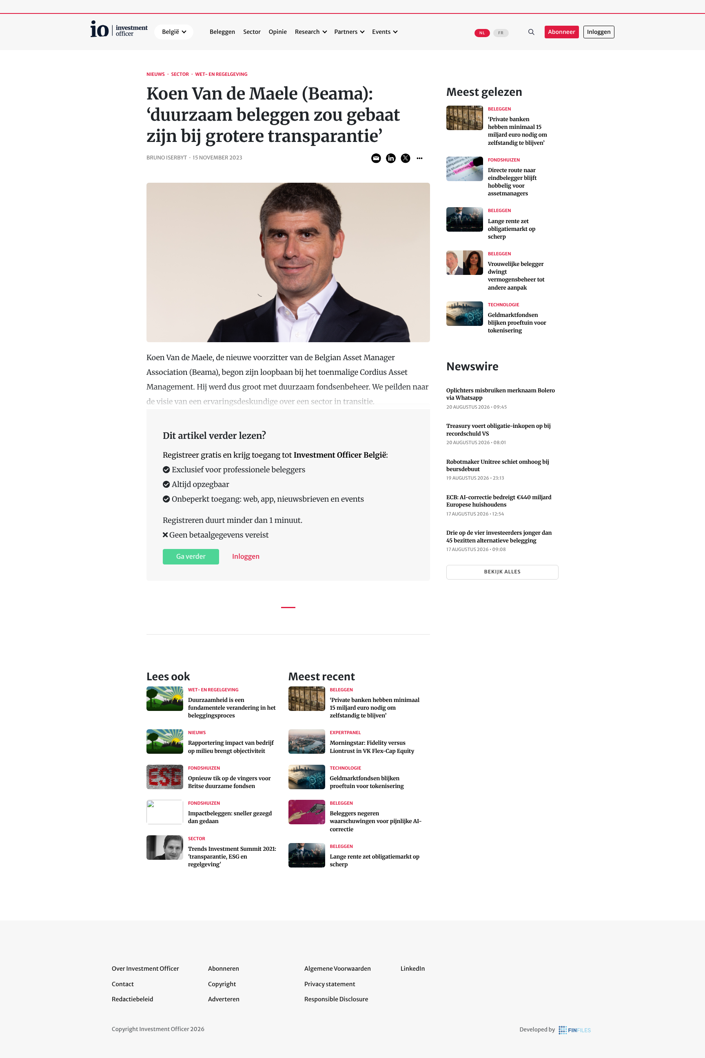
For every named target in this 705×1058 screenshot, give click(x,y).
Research (307, 31)
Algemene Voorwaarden (337, 968)
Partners (346, 31)
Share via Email (376, 158)
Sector (252, 31)
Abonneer (561, 32)
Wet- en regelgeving (221, 74)
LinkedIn (413, 968)
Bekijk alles (502, 572)
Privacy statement (329, 984)
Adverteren (223, 999)
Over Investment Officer (145, 968)
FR (500, 33)
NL (482, 33)
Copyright (222, 984)
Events (381, 31)
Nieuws (155, 74)
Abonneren (223, 968)
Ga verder (191, 557)
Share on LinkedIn (391, 158)
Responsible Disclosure (336, 999)
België (170, 31)
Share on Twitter (405, 158)
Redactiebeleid (132, 999)
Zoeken (531, 32)
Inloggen (599, 32)
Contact (123, 984)
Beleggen (222, 31)
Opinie (278, 31)
